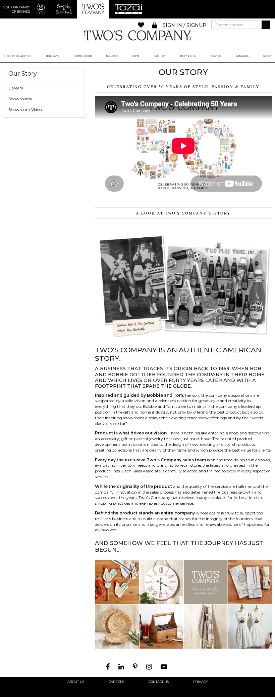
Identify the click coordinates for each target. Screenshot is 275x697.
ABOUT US (75, 682)
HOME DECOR (83, 55)
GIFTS (136, 55)
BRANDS (216, 55)
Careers (15, 87)
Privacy (200, 682)
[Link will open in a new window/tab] (108, 667)
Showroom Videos (25, 109)
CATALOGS (242, 55)
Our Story (22, 73)
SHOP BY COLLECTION (18, 55)
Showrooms (20, 98)
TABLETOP (112, 55)
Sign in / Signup (184, 25)
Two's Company (137, 35)
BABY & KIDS (188, 55)
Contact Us (159, 682)
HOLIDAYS (52, 55)
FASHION (160, 55)
